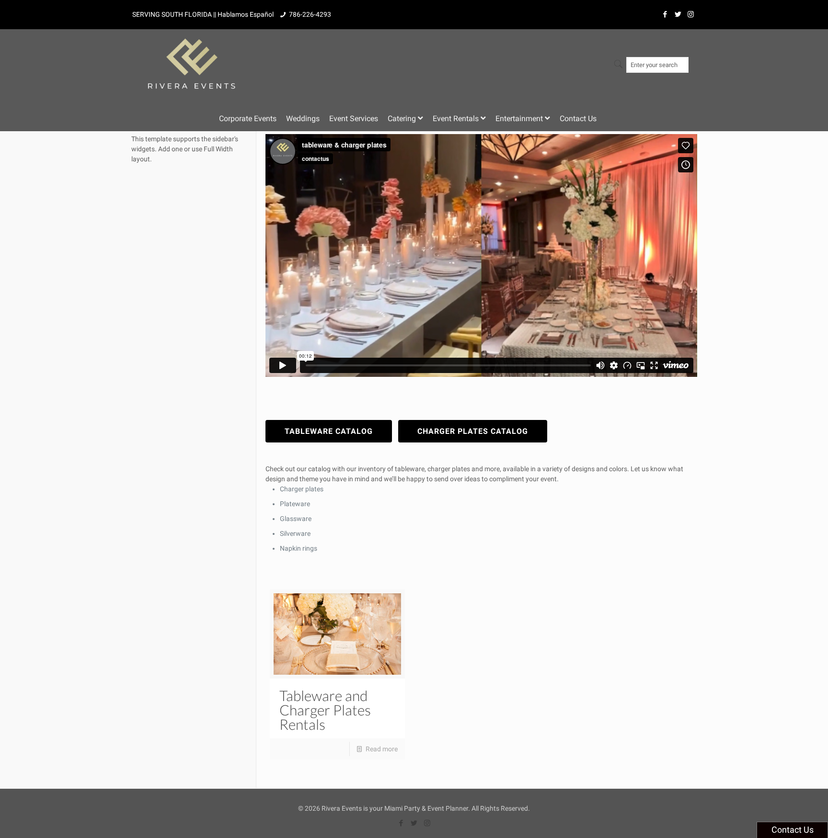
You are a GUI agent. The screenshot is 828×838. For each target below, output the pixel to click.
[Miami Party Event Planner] (191, 59)
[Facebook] (665, 14)
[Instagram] (691, 14)
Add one (170, 149)
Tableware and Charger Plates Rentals (325, 710)
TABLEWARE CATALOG (329, 431)
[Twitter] (678, 14)
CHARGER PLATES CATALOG (472, 431)
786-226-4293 (310, 14)
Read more (382, 749)
